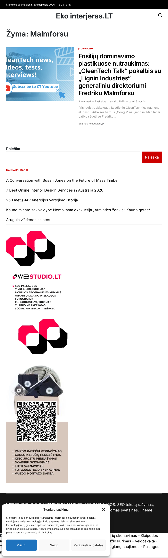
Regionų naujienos (123, 546)
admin (141, 101)
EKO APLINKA (87, 49)
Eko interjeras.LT (84, 16)
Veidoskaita (145, 541)
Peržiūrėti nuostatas (88, 545)
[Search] (160, 15)
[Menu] (8, 15)
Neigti (54, 545)
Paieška (13, 149)
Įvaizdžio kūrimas (116, 541)
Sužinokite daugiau (89, 123)
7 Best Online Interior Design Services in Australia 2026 (54, 190)
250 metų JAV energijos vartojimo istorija (42, 200)
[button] (104, 510)
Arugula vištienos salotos (28, 220)
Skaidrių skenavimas (119, 535)
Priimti (21, 545)
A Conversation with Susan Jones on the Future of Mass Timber (62, 180)
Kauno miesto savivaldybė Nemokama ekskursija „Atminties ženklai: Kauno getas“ (78, 210)
